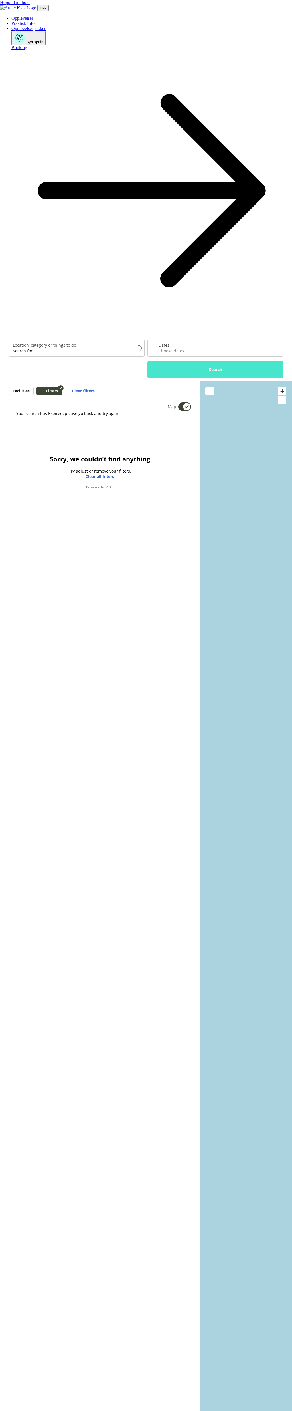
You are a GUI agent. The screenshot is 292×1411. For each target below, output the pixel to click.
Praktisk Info (23, 23)
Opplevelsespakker (28, 28)
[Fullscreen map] (209, 391)
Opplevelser (22, 18)
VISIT (110, 487)
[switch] (181, 407)
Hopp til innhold (15, 2)
